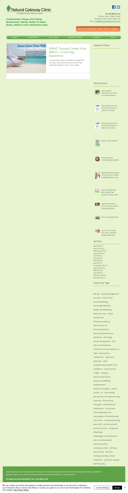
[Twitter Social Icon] (118, 7)
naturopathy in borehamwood (105, 416)
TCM (113, 341)
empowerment (99, 384)
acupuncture (104, 353)
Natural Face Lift (100, 325)
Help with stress (100, 313)
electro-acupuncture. (102, 377)
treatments (98, 460)
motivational (98, 408)
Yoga (95, 353)
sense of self (98, 452)
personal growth (110, 424)
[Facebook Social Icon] (114, 7)
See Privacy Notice (21, 490)
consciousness (110, 369)
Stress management (101, 341)
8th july (96, 294)
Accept (117, 487)
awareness (109, 357)
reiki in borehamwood (102, 440)
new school (98, 420)
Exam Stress (108, 298)
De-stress (97, 298)
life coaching (107, 400)
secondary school (100, 448)
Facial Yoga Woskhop (102, 305)
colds (105, 361)
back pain (97, 361)
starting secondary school (104, 456)
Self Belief (97, 337)
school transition (100, 444)
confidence (97, 369)
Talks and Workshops (102, 345)
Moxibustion (98, 317)
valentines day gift (112, 460)
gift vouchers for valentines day (106, 396)
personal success (100, 428)
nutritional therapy (112, 420)
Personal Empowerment (103, 333)
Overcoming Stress (101, 329)
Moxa (110, 313)
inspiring (97, 400)
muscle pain (110, 408)
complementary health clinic (105, 365)
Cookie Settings (102, 487)
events (114, 388)
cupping (104, 373)
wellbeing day (99, 463)
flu (102, 392)
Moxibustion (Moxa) (101, 321)
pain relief (97, 424)
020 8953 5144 (114, 14)
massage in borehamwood (104, 404)
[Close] (125, 487)
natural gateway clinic (102, 412)
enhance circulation (101, 388)
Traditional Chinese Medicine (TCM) (107, 349)
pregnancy (113, 428)
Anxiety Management (110, 294)
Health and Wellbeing (102, 309)
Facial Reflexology (100, 302)
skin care (109, 452)
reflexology (97, 432)
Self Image (107, 337)
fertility (96, 392)
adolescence (98, 357)
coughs (96, 373)
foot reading (109, 392)
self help (113, 448)
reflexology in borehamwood (105, 436)
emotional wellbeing (101, 381)
